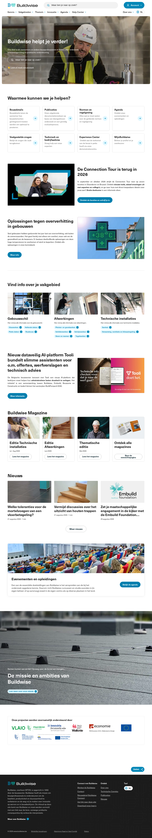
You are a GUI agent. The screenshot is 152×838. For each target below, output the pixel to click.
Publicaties (105, 795)
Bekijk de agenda (130, 584)
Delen (136, 769)
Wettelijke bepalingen (39, 831)
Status (86, 831)
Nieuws (104, 799)
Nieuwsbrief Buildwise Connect (86, 796)
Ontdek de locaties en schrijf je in (95, 200)
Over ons (104, 787)
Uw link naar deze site (86, 801)
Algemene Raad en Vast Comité (65, 831)
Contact (80, 791)
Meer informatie (17, 396)
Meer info (14, 254)
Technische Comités (109, 791)
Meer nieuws (76, 528)
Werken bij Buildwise (86, 787)
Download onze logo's (86, 805)
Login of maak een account (22, 67)
